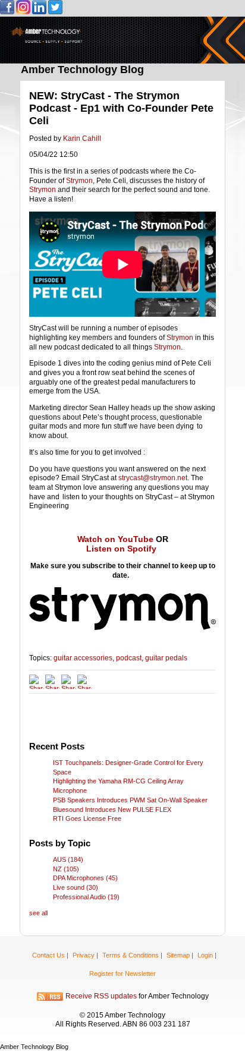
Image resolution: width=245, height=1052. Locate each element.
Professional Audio (86, 896)
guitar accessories (83, 658)
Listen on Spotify (121, 548)
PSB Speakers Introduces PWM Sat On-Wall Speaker (130, 800)
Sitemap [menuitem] (178, 955)
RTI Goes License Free (87, 818)
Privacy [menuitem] (84, 955)
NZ (66, 869)
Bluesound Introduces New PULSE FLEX (112, 809)
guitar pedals (166, 658)
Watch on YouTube (115, 539)
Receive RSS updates (101, 996)
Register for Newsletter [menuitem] (122, 973)
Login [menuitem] (205, 955)
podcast (129, 658)
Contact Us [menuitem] (48, 955)
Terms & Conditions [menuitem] (130, 955)
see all (38, 912)
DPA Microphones (85, 877)
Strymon (79, 181)
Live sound (75, 887)
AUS (68, 859)
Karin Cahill (82, 138)
